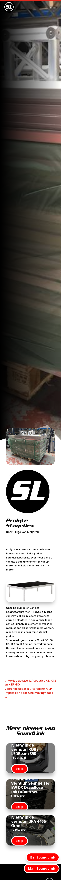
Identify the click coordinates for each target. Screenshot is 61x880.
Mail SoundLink (41, 868)
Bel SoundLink (42, 857)
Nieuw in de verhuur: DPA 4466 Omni (28, 821)
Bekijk (20, 768)
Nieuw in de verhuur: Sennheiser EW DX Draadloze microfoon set (30, 785)
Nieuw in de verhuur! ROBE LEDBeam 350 (24, 749)
